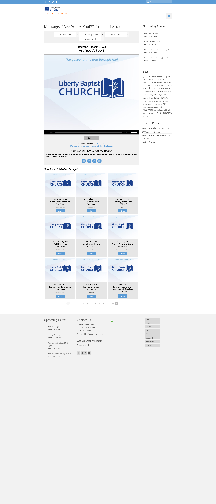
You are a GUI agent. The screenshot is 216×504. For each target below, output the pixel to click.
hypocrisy (166, 91)
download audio (106, 146)
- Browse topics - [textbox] (116, 34)
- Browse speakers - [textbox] (91, 34)
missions (150, 101)
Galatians (145, 91)
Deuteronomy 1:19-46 (122, 250)
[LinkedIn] (89, 353)
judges (145, 98)
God (149, 91)
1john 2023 (147, 76)
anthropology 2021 (158, 79)
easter (144, 88)
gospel (153, 91)
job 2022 (163, 95)
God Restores (150, 142)
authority (159, 82)
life (150, 98)
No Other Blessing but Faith (156, 128)
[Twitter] (82, 353)
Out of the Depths (152, 131)
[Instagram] (85, 353)
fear (170, 88)
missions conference (159, 101)
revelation (148, 109)
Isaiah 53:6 (91, 207)
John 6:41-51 (91, 250)
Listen (92, 138)
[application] (91, 132)
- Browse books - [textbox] (91, 39)
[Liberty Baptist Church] (64, 9)
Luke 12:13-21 (99, 143)
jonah (169, 95)
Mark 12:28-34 (60, 207)
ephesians (151, 88)
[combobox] (66, 34)
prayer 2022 (162, 104)
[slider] (134, 132)
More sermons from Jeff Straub (83, 146)
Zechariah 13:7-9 (60, 292)
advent (154, 76)
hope (161, 91)
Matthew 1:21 (60, 250)
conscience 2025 (165, 85)
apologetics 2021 (149, 82)
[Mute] (129, 132)
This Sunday (163, 112)
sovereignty (158, 110)
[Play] (47, 132)
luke (156, 97)
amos (149, 79)
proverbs (146, 107)
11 (107, 303)
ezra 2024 (160, 88)
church (157, 85)
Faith (166, 88)
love (152, 98)
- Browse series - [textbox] (65, 34)
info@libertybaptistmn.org (91, 333)
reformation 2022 (155, 107)
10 (103, 303)
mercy (145, 101)
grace (158, 91)
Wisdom (145, 116)
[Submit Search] (147, 1)
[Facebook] (78, 353)
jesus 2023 (156, 95)
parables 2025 (152, 104)
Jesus (149, 94)
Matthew (164, 97)
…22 (112, 303)
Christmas (150, 85)
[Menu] (169, 16)
